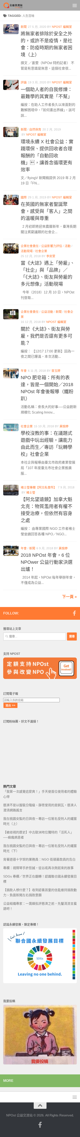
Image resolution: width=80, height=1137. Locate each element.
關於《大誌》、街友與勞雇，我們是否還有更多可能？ (46, 336)
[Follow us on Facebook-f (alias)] (74, 613)
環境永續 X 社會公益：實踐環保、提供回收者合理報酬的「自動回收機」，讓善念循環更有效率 (47, 155)
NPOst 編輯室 (62, 26)
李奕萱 (50, 256)
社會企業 (41, 251)
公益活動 (47, 311)
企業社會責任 (30, 246)
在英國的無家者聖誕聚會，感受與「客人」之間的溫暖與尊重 (46, 211)
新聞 (24, 26)
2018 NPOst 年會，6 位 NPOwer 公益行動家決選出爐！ (47, 562)
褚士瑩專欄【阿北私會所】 (39, 487)
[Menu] (74, 5)
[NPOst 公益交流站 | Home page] (17, 5)
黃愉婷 (64, 426)
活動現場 (27, 251)
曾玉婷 (55, 370)
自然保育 (35, 129)
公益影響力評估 (51, 246)
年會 (24, 370)
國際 (24, 197)
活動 (68, 246)
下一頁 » (69, 597)
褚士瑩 (30, 492)
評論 (24, 82)
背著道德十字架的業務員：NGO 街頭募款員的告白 (39, 859)
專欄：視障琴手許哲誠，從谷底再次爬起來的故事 (38, 868)
